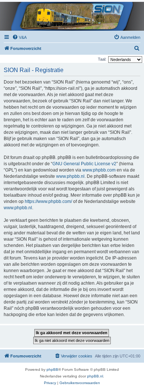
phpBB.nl (95, 376)
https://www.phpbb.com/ (48, 201)
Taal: (102, 59)
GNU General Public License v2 (84, 163)
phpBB (52, 369)
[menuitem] (19, 37)
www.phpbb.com (99, 170)
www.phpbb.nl (70, 176)
